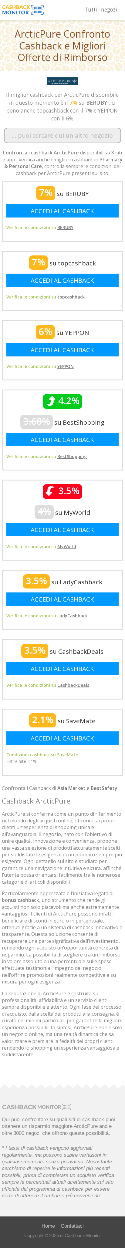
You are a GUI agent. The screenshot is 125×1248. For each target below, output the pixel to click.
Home (48, 1226)
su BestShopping (63, 422)
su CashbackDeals (63, 651)
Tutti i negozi (101, 9)
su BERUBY (64, 193)
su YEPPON (64, 332)
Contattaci (72, 1226)
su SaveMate (64, 721)
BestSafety (104, 788)
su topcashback (64, 263)
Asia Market (71, 788)
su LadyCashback (64, 582)
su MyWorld (64, 512)
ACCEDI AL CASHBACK (62, 211)
